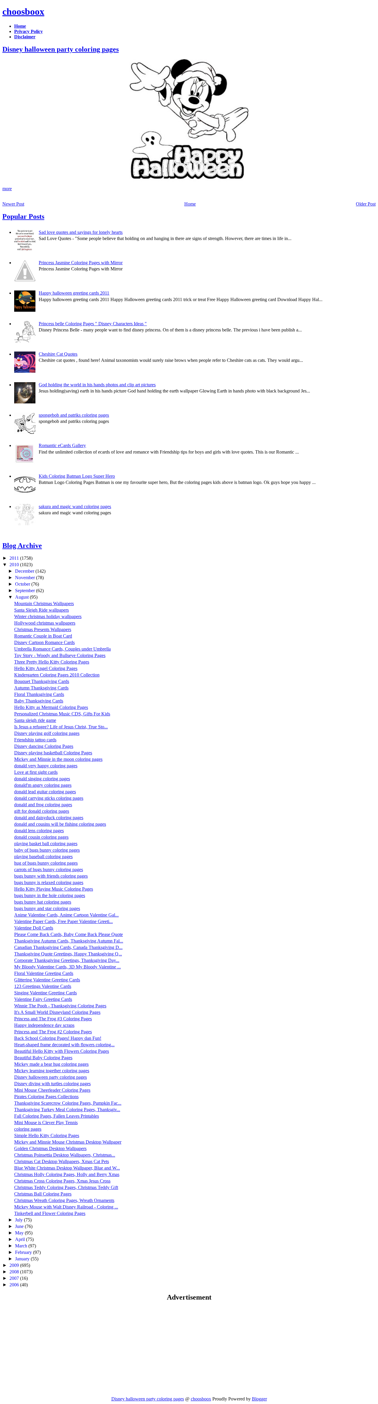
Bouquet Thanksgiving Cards (41, 681)
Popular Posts (23, 216)
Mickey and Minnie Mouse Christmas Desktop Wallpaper (67, 1141)
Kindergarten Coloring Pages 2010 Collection (57, 674)
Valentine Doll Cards (33, 927)
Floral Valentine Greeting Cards (43, 973)
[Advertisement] (52, 1348)
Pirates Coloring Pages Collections (46, 1096)
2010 (14, 564)
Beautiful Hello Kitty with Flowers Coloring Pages (61, 1051)
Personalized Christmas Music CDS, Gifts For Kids (62, 713)
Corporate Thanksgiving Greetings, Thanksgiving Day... (66, 960)
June (20, 1226)
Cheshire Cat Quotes (58, 354)
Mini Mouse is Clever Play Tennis (46, 1122)
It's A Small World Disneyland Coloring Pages (57, 1012)
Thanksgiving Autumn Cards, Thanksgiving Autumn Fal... (68, 940)
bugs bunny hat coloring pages (42, 901)
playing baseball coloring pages (43, 856)
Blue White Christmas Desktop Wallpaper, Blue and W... (67, 1167)
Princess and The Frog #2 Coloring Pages (53, 1031)
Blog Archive (22, 545)
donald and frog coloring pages (43, 804)
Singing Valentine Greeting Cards (45, 992)
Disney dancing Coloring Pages (43, 746)
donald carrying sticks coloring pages (48, 798)
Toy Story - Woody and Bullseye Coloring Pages (59, 655)
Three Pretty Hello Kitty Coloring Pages (51, 661)
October (23, 584)
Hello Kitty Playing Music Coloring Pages (53, 888)
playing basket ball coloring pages (45, 843)
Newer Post (13, 203)
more (7, 188)
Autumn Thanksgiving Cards (41, 687)
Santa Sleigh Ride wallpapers (41, 609)
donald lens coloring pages (39, 830)
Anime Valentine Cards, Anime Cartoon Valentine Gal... (66, 914)
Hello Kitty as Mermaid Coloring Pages (51, 707)
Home (190, 203)
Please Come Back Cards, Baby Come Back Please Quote (68, 934)
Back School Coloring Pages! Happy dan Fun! (57, 1038)
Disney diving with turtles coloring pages (52, 1083)
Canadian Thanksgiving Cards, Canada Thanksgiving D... (68, 947)
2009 (14, 1265)
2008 (14, 1271)
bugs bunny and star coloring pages (47, 908)
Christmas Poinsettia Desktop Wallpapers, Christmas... (64, 1154)
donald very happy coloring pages (45, 765)
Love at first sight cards (36, 772)
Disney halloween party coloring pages (60, 49)
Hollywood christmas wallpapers (44, 622)
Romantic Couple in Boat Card (43, 635)
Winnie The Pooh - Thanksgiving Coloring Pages (60, 1005)
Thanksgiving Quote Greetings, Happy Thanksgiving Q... (68, 953)
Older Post (366, 203)
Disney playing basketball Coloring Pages (53, 752)
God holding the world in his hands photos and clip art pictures (97, 384)
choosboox (23, 11)
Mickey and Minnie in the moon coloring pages (58, 759)
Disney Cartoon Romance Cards (44, 642)
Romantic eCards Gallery (62, 445)
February (24, 1252)
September (25, 590)
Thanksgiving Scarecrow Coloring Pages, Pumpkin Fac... (67, 1103)
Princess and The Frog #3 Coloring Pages (53, 1018)
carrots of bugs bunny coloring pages (48, 869)
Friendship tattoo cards (35, 739)
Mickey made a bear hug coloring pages (51, 1064)
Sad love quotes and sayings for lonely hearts (81, 232)
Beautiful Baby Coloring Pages (43, 1057)
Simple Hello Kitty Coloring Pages (46, 1135)
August (22, 597)
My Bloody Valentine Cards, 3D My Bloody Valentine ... (67, 966)
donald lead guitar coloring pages (45, 791)
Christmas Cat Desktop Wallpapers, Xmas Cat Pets (61, 1161)
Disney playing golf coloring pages (46, 733)
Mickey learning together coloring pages (51, 1070)
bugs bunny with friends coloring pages (51, 875)
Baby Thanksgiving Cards (38, 700)
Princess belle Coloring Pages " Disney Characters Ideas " (93, 323)
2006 (14, 1284)
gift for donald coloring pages (41, 811)
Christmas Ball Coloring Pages (42, 1193)
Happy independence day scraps (44, 1025)
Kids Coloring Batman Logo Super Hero (77, 476)
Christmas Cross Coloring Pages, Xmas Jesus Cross (62, 1180)
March (21, 1245)
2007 (14, 1278)
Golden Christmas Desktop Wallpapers (50, 1148)
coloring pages (27, 1129)
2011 (14, 558)
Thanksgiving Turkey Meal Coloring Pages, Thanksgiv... (67, 1109)
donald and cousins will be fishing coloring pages (60, 824)
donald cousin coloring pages (41, 837)
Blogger (259, 1398)
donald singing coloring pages (42, 778)
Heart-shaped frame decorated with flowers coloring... (64, 1044)
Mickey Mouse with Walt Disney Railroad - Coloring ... (66, 1206)
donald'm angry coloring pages (42, 785)
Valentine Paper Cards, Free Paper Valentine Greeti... (63, 921)
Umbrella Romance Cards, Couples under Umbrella (62, 648)
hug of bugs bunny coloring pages (46, 863)
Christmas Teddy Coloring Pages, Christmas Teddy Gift (66, 1187)
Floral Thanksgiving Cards (39, 694)
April (20, 1239)
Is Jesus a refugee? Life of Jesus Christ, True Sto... (61, 726)
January (23, 1258)
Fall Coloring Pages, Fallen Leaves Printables (56, 1116)
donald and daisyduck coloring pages (48, 817)
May (20, 1232)
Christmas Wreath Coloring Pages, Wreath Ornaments (64, 1200)
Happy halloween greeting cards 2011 (74, 292)
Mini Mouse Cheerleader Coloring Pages (52, 1090)
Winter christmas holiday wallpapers (48, 616)
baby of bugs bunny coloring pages (47, 850)
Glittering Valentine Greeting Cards (47, 979)
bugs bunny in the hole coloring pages (49, 895)
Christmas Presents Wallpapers (42, 629)
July (19, 1219)
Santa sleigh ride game (35, 720)
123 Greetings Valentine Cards (42, 986)
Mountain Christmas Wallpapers (44, 603)
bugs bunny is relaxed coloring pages (48, 882)
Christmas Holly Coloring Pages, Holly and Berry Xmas (66, 1174)
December (25, 571)
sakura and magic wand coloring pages (75, 506)
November (25, 577)
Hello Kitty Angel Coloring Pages (45, 668)
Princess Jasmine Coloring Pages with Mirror (81, 262)
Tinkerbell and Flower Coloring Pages (49, 1213)
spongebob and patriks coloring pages (74, 415)
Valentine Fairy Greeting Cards (43, 999)
